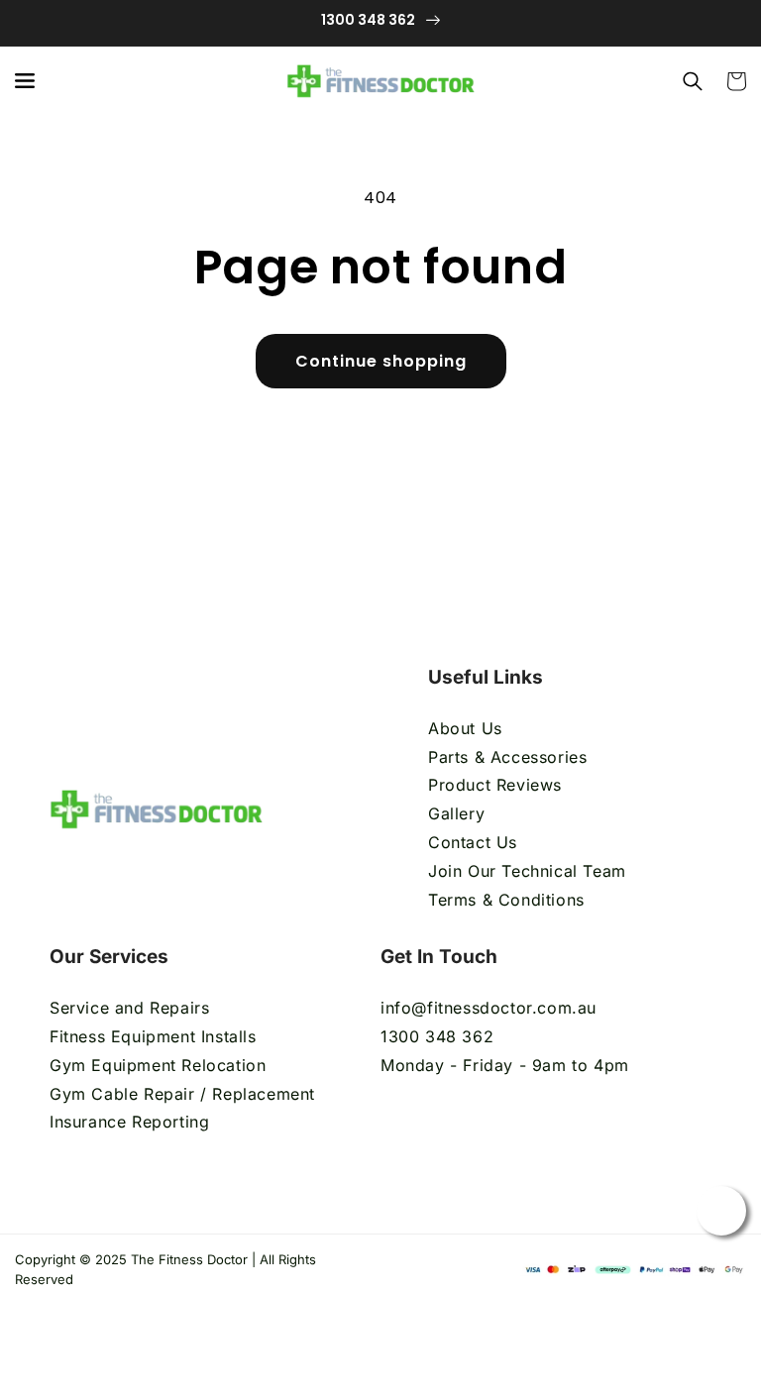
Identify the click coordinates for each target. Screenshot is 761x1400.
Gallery (456, 813)
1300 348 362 (436, 1036)
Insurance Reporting (129, 1121)
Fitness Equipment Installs (153, 1036)
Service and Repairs (129, 1008)
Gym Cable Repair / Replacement (182, 1094)
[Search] (692, 81)
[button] (25, 81)
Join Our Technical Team (527, 871)
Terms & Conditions (509, 900)
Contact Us (472, 842)
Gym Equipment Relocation (158, 1065)
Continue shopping (381, 361)
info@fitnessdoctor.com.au (488, 1008)
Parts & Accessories (507, 757)
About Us (465, 728)
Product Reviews (495, 785)
